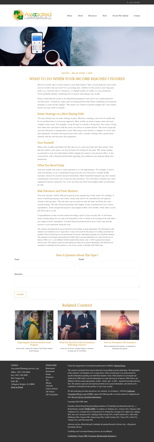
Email (81, 259)
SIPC (93, 408)
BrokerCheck (120, 365)
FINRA (88, 408)
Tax (47, 379)
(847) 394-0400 (135, 2)
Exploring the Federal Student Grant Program (34, 343)
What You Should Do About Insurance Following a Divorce (77, 343)
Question (18, 274)
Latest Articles (52, 388)
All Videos (50, 391)
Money (48, 382)
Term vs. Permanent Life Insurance (120, 342)
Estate (48, 374)
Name (17, 259)
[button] (80, 15)
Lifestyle (49, 385)
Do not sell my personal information (86, 397)
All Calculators (52, 394)
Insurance (50, 377)
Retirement (50, 368)
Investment (50, 371)
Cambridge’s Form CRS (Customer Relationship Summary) (92, 435)
